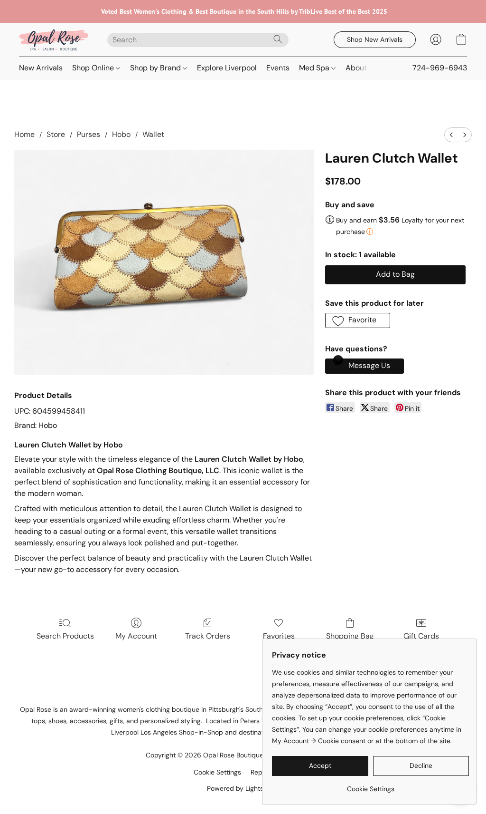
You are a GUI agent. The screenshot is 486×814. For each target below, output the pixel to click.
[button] (53, 39)
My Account (136, 636)
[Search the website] (278, 39)
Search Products (65, 636)
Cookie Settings (217, 772)
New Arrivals (41, 68)
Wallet (153, 134)
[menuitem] (451, 135)
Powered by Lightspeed (243, 788)
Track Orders (207, 636)
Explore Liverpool (227, 68)
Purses (88, 134)
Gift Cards (421, 636)
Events (278, 68)
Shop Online (94, 68)
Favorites (279, 636)
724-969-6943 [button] (439, 68)
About (357, 68)
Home (24, 134)
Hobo (121, 134)
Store (56, 134)
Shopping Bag (350, 636)
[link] (370, 785)
